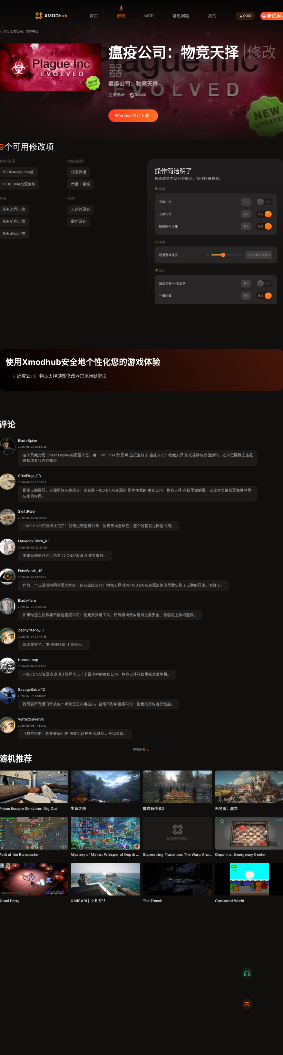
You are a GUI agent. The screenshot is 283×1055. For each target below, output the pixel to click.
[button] (141, 376)
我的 (212, 15)
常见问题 (181, 15)
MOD (149, 15)
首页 (94, 15)
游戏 (121, 15)
